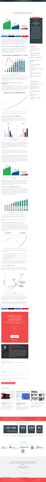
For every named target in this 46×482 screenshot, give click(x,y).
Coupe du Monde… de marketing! (34, 95)
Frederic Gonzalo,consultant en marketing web (17, 347)
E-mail (16, 375)
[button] (15, 473)
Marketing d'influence (34, 55)
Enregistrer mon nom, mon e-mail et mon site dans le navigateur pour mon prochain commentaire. (15, 379)
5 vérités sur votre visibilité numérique (35, 98)
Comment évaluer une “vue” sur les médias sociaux (36, 84)
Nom (2, 375)
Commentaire (3, 371)
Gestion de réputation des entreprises (35, 50)
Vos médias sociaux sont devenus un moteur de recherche (34, 88)
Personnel (32, 66)
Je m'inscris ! (39, 418)
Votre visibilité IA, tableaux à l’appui (35, 92)
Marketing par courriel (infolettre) (34, 61)
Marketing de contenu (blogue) (36, 57)
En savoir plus (15, 339)
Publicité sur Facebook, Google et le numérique (36, 69)
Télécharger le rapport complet (6, 306)
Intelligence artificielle (34, 53)
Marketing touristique (34, 64)
